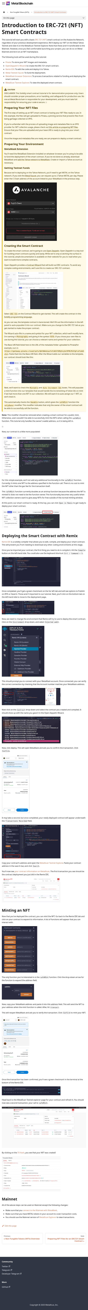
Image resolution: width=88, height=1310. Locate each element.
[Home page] (4, 12)
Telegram (6, 1270)
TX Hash (20, 1152)
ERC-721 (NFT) (41, 39)
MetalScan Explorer (47, 1217)
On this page (8, 18)
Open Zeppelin (53, 251)
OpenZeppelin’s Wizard (16, 66)
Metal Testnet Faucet (14, 73)
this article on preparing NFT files (63, 127)
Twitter (5, 1266)
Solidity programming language (18, 317)
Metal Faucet (30, 175)
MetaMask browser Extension (18, 76)
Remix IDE (10, 69)
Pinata (8, 62)
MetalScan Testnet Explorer (17, 82)
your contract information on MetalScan (32, 871)
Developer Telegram (10, 1273)
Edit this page (10, 1226)
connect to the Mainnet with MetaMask (40, 1210)
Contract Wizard (34, 265)
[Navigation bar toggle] (3, 3)
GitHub (5, 1287)
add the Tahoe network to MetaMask (34, 159)
